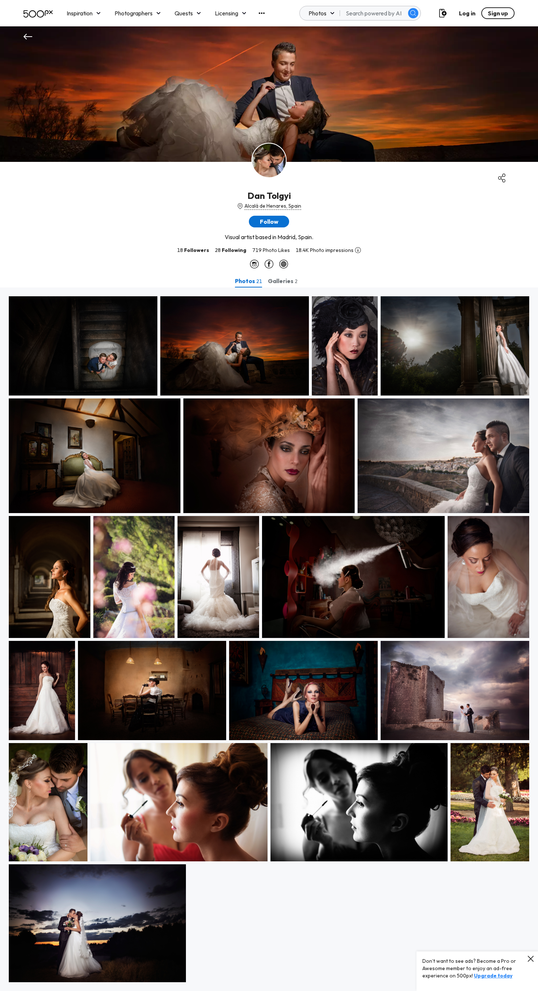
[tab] (248, 280)
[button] (413, 13)
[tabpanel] (269, 639)
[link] (83, 346)
